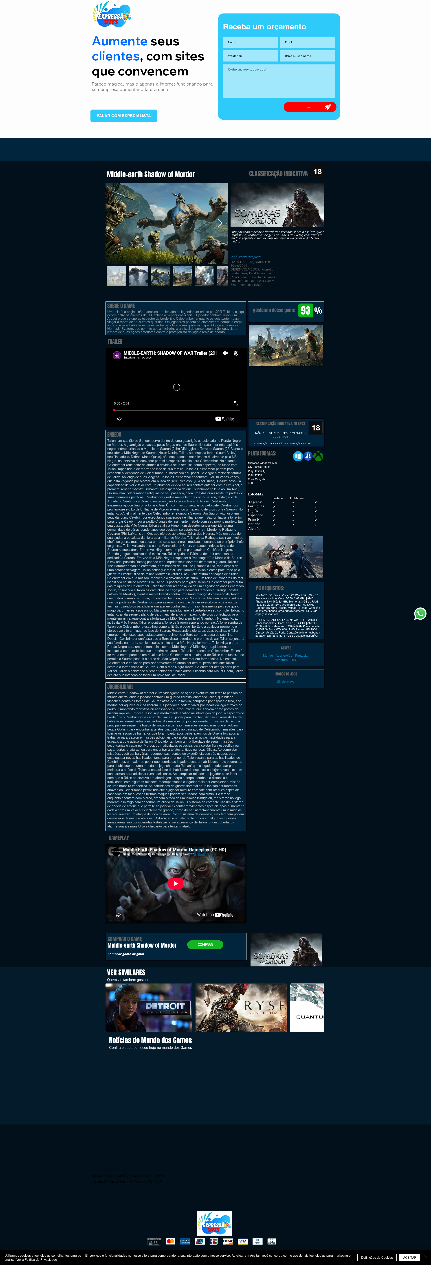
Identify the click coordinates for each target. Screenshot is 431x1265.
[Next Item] (220, 223)
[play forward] (318, 1007)
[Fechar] (425, 1257)
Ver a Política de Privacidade (36, 1259)
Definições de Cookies (377, 1257)
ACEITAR (409, 1257)
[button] (286, 345)
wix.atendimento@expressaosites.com (136, 1169)
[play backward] (111, 1007)
